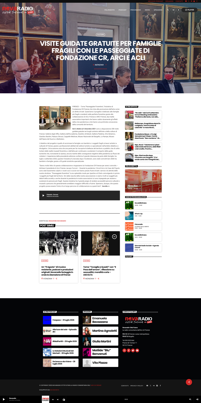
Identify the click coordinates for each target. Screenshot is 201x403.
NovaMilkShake (141, 203)
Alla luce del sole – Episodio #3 (65, 330)
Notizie (131, 179)
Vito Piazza (99, 363)
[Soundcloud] (191, 1)
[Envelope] (137, 350)
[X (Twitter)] (189, 1)
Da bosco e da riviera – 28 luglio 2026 (64, 362)
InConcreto (54, 390)
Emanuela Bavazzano (100, 320)
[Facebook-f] (129, 350)
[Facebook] (197, 1)
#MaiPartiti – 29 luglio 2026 (65, 341)
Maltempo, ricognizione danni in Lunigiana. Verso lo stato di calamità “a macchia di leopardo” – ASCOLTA (147, 126)
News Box (133, 185)
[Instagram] (194, 1)
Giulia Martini (101, 341)
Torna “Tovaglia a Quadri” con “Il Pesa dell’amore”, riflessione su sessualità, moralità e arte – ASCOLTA (99, 270)
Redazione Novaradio (57, 221)
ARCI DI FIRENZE (96, 385)
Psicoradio (139, 224)
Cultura (100, 35)
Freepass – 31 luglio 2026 (63, 320)
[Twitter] (133, 350)
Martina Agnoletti (104, 331)
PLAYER (189, 10)
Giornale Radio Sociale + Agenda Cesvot (147, 247)
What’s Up (138, 214)
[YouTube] (186, 1)
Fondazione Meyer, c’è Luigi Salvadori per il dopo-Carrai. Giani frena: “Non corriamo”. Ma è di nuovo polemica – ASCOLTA (147, 137)
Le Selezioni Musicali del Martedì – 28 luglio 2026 (63, 352)
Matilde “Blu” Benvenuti (101, 352)
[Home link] (13, 10)
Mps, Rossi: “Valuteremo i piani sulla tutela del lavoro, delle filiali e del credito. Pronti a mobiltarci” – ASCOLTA (147, 148)
